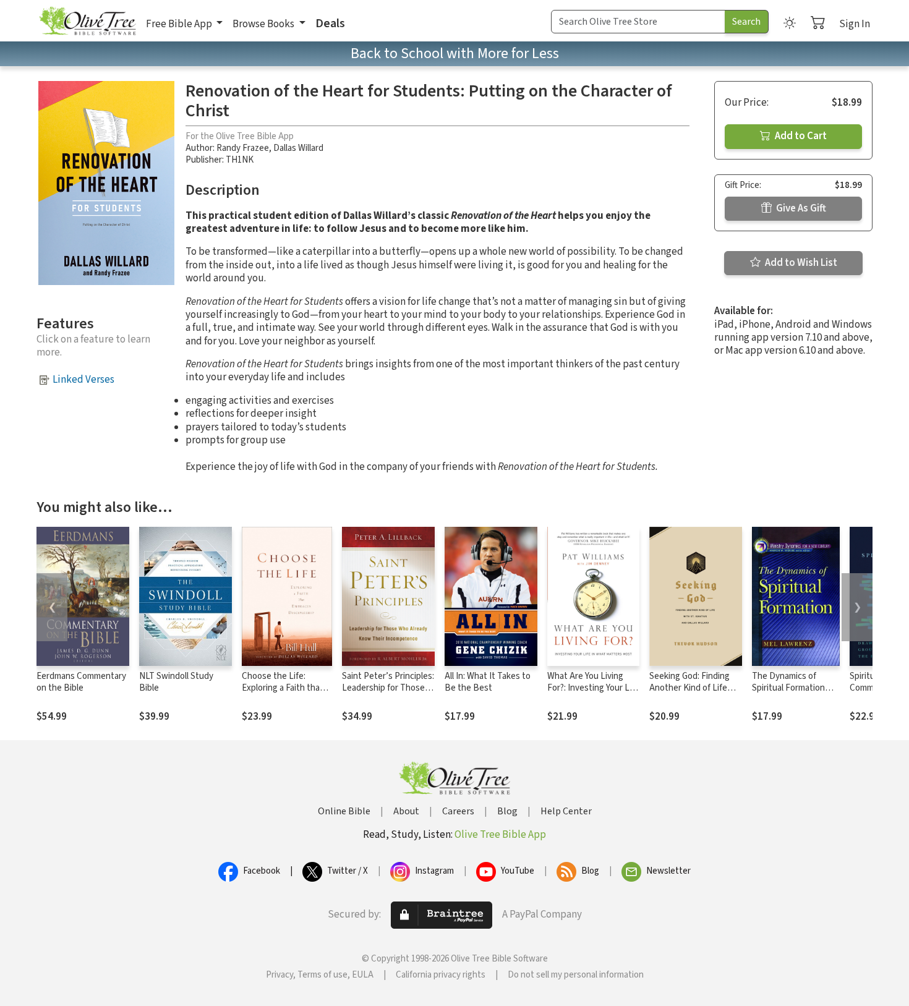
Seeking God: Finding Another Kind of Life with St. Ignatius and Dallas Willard (689, 694)
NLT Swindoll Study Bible (176, 682)
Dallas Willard (298, 148)
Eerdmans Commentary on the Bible (81, 682)
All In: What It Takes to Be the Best (488, 682)
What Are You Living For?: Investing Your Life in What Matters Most (593, 688)
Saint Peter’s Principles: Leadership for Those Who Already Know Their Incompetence (388, 694)
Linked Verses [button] (83, 379)
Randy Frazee (242, 148)
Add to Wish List (800, 262)
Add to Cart (800, 136)
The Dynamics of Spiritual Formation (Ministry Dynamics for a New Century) (794, 694)
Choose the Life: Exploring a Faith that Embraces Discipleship (285, 688)
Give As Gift (800, 208)
